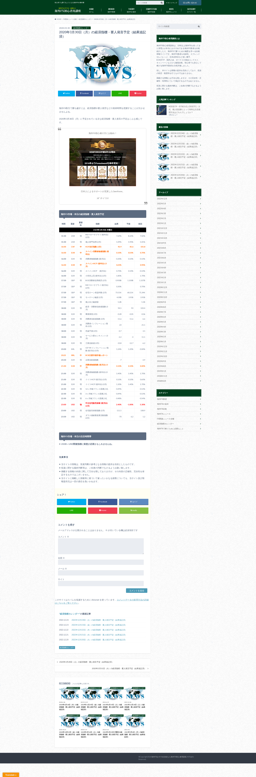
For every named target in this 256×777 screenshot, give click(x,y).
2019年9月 (161, 361)
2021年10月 (162, 238)
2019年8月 (161, 366)
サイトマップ (172, 3)
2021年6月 (161, 258)
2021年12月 (162, 228)
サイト (61, 579)
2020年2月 (161, 336)
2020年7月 (161, 312)
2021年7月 (161, 253)
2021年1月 (161, 282)
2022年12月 (162, 198)
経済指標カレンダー (69, 613)
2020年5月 (161, 322)
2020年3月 (161, 332)
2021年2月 (161, 277)
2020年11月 (162, 292)
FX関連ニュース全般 (165, 419)
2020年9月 (161, 302)
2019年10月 (162, 356)
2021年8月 (161, 248)
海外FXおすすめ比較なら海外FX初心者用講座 (169, 757)
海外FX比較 (151, 10)
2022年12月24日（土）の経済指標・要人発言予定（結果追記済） (99, 620)
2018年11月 (162, 376)
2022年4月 (161, 208)
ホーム (91, 10)
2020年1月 (161, 341)
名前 (61, 558)
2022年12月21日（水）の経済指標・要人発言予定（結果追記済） (99, 635)
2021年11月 (162, 233)
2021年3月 (161, 272)
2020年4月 (161, 327)
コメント (63, 536)
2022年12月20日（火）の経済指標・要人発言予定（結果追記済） (99, 640)
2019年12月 (162, 346)
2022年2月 (161, 218)
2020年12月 (162, 287)
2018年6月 (161, 381)
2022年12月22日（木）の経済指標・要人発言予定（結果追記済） (99, 630)
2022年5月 (161, 203)
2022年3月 (161, 213)
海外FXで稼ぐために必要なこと (170, 428)
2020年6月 (161, 317)
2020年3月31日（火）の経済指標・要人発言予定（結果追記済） (119, 668)
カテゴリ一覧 (191, 10)
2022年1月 (161, 223)
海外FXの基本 (131, 10)
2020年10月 (162, 297)
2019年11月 (162, 351)
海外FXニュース (171, 10)
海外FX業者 (111, 10)
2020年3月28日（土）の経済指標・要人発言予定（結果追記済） (86, 662)
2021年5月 (161, 263)
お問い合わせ (191, 2)
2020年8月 (161, 307)
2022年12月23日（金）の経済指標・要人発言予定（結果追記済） (99, 625)
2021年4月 (161, 267)
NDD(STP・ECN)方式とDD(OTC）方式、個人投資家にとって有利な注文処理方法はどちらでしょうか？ (184, 109)
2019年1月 (161, 371)
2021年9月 (161, 243)
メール (62, 568)
